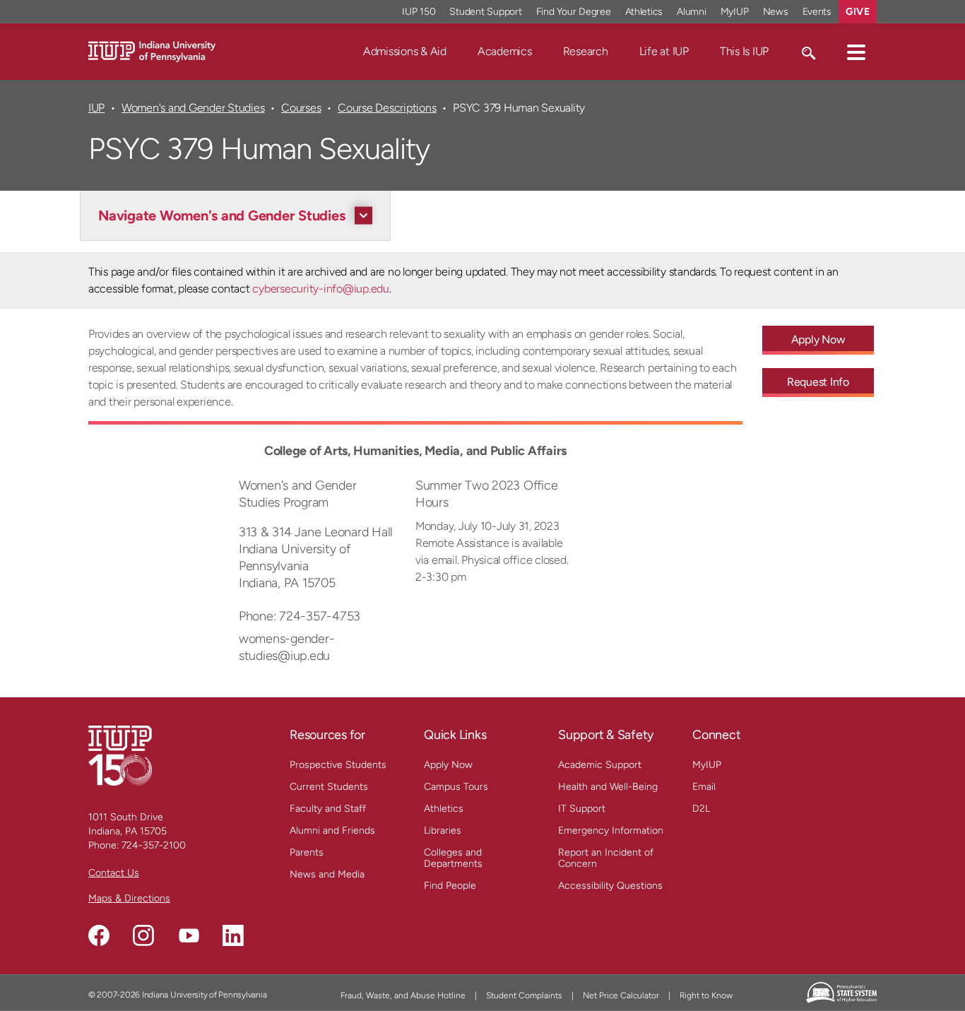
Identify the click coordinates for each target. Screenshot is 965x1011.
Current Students (329, 787)
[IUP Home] (151, 50)
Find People (450, 886)
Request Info (818, 382)
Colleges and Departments (453, 858)
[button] (856, 51)
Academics (505, 51)
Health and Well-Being (608, 787)
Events (817, 12)
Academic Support (599, 765)
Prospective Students (338, 765)
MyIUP (735, 12)
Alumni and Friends (332, 830)
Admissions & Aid (404, 51)
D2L (701, 809)
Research (585, 51)
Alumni (691, 12)
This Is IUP (744, 51)
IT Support (581, 809)
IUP (96, 107)
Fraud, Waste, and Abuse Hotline (403, 995)
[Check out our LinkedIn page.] (233, 935)
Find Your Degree (573, 12)
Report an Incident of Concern (605, 858)
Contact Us (113, 873)
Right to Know (706, 995)
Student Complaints (524, 995)
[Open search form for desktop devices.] (808, 51)
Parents (307, 852)
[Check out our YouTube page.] (188, 935)
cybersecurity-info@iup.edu (320, 288)
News (775, 12)
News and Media (327, 874)
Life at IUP (664, 51)
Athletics (644, 12)
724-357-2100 (154, 845)
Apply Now (818, 339)
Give (858, 12)
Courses (301, 107)
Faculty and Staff (328, 809)
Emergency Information (610, 830)
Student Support (485, 12)
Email (704, 787)
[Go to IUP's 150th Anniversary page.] (120, 755)
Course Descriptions (387, 107)
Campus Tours (456, 787)
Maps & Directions (129, 898)
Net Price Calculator (621, 995)
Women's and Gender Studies (193, 107)
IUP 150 (418, 12)
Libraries (442, 830)
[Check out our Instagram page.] (143, 935)
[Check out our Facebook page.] (98, 935)
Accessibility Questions (610, 886)
